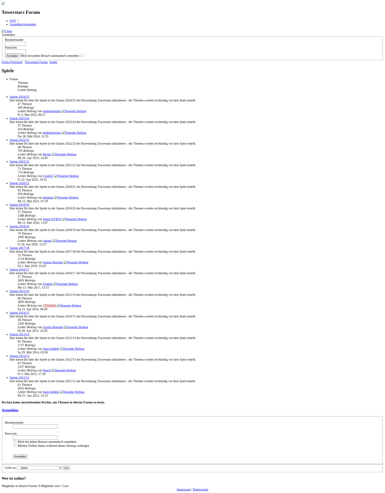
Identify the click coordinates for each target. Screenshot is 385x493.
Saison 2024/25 (19, 96)
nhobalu (48, 197)
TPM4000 (49, 305)
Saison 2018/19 (19, 226)
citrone (47, 240)
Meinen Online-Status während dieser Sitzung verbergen (53, 445)
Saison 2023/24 (19, 118)
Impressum (183, 489)
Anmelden (16, 24)
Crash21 (48, 176)
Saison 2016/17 (19, 269)
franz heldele (51, 348)
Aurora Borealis (53, 262)
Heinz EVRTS (52, 219)
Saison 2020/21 (19, 183)
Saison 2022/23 (19, 140)
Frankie (48, 284)
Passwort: (11, 47)
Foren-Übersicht (12, 62)
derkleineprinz (52, 111)
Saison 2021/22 (19, 161)
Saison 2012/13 (19, 356)
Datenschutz (200, 489)
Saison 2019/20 (19, 204)
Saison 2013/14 (19, 334)
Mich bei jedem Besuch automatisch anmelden (50, 55)
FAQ (13, 20)
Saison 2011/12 (19, 377)
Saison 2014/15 (19, 312)
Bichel (47, 154)
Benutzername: (14, 39)
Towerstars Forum (36, 62)
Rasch (47, 370)
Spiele (53, 62)
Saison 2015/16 (19, 291)
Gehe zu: (10, 467)
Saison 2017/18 (19, 248)
